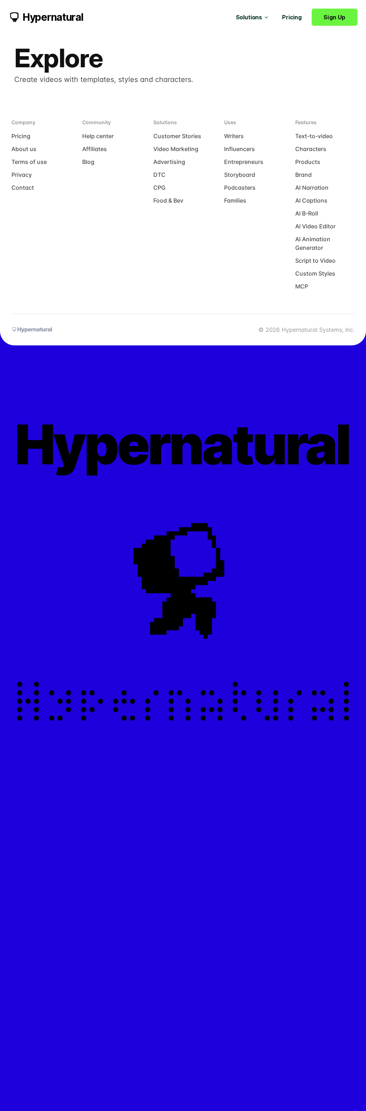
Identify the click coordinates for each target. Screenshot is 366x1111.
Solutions (249, 17)
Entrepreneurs (243, 161)
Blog (88, 161)
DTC (159, 174)
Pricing (292, 17)
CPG (159, 187)
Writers (234, 136)
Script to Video (315, 260)
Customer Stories (177, 136)
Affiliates (94, 148)
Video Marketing (175, 148)
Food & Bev (168, 200)
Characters (310, 148)
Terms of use (29, 161)
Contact (22, 187)
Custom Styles (315, 273)
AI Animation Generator (312, 243)
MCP (301, 286)
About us (23, 148)
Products (307, 161)
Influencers (239, 148)
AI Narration (311, 187)
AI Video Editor (315, 226)
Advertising (169, 161)
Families (235, 200)
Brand (303, 174)
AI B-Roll (306, 213)
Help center (98, 136)
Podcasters (240, 187)
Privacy (21, 174)
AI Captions (311, 200)
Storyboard (239, 174)
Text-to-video (314, 136)
